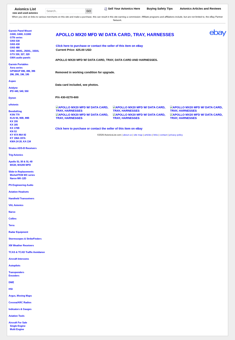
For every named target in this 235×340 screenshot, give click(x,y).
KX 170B (15, 128)
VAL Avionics (16, 205)
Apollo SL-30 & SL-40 (20, 161)
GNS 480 (15, 47)
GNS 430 (15, 44)
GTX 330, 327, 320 (20, 54)
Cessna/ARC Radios (20, 302)
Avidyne (13, 87)
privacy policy (176, 135)
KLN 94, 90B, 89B (19, 118)
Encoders (14, 275)
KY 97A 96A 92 (18, 134)
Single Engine (17, 326)
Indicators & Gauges (20, 309)
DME (11, 282)
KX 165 (14, 124)
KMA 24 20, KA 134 (20, 141)
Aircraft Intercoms (19, 258)
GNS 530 (15, 40)
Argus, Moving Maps (20, 295)
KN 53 (13, 131)
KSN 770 (15, 114)
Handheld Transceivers (21, 198)
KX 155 (14, 121)
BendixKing (15, 111)
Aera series (16, 67)
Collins (12, 218)
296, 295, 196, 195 (19, 74)
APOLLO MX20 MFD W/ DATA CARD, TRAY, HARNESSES (115, 34)
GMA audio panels (20, 57)
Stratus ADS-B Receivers (23, 148)
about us (127, 135)
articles (148, 135)
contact (163, 135)
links (155, 135)
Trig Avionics (16, 154)
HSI (11, 289)
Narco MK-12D (18, 178)
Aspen (12, 81)
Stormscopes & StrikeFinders (25, 238)
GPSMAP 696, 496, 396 (22, 71)
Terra (11, 225)
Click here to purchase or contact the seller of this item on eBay (99, 45)
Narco (12, 211)
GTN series (16, 37)
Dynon (12, 97)
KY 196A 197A (18, 138)
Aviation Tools (16, 315)
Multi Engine (17, 329)
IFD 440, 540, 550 (19, 91)
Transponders (16, 272)
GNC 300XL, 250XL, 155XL (24, 51)
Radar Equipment (18, 232)
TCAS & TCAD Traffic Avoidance (27, 252)
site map (138, 135)
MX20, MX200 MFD (20, 165)
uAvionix (13, 104)
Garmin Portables (18, 64)
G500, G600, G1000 (20, 34)
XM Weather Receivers (21, 245)
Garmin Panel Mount (20, 30)
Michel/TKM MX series (22, 175)
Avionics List (25, 9)
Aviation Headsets (19, 191)
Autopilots (14, 265)
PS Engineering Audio (21, 185)
